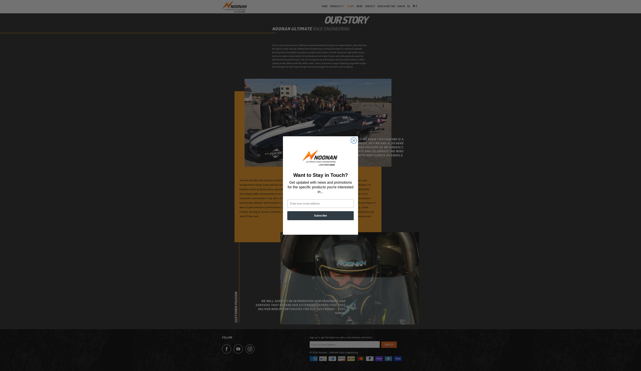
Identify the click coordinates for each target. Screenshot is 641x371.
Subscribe (320, 215)
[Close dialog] (354, 140)
